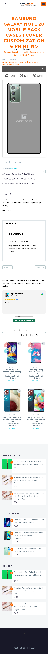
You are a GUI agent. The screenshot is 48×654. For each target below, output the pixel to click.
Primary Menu (43, 4)
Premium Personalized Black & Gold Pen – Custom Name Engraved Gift (28, 480)
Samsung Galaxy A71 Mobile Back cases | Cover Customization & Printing (36, 421)
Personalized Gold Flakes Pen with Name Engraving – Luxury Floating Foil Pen (29, 464)
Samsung (12, 59)
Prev (8, 267)
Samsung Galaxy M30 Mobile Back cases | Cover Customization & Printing (36, 374)
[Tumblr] (13, 162)
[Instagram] (24, 634)
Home (4, 59)
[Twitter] (6, 162)
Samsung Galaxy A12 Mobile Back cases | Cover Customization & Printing (12, 421)
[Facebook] (3, 162)
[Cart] (4, 4)
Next (39, 267)
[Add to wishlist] (19, 343)
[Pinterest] (9, 162)
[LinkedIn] (16, 162)
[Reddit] (20, 162)
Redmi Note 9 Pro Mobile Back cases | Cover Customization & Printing (29, 536)
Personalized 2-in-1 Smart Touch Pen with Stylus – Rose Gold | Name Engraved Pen (29, 496)
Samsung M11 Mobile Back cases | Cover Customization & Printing (12, 374)
